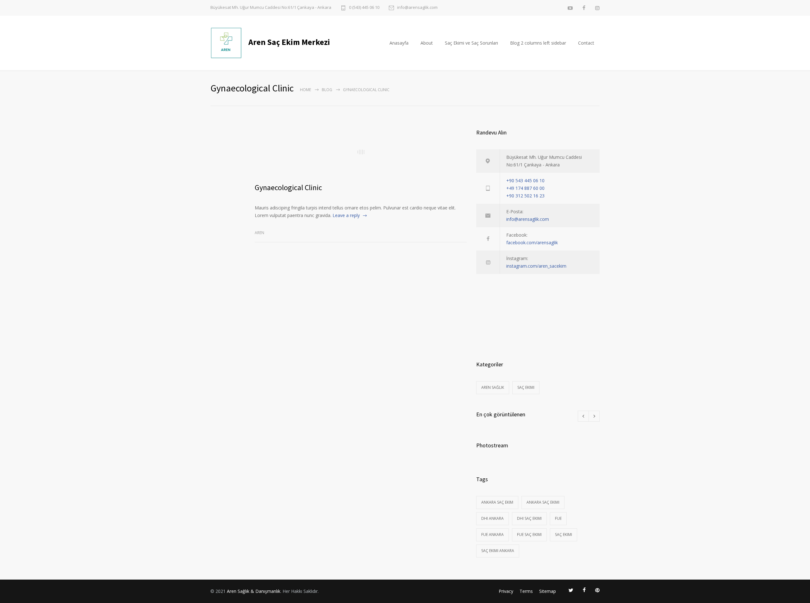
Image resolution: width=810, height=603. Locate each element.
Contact (586, 43)
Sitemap (547, 591)
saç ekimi (563, 534)
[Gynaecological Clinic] (361, 152)
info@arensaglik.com (417, 7)
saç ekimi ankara (497, 550)
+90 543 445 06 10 (525, 180)
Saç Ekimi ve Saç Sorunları (471, 43)
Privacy (506, 591)
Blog (327, 89)
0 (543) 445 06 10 (364, 7)
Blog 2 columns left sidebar (538, 43)
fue (558, 518)
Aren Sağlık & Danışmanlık (253, 591)
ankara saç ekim (497, 502)
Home (305, 89)
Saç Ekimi (525, 387)
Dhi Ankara (492, 518)
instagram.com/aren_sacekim (536, 266)
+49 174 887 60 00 (525, 188)
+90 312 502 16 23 (525, 196)
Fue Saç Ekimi (529, 534)
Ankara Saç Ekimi (542, 502)
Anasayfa (398, 43)
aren (259, 232)
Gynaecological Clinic (288, 187)
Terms (526, 591)
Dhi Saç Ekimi (529, 518)
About (427, 43)
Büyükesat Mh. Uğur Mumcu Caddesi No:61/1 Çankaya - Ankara (270, 7)
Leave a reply (346, 215)
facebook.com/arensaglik (532, 242)
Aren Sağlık (492, 387)
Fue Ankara (492, 534)
